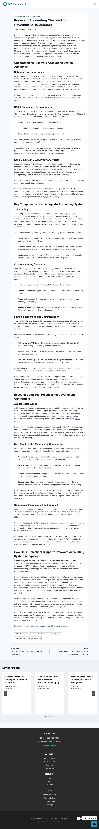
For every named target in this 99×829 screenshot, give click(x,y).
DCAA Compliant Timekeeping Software (28, 638)
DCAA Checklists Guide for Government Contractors (26, 651)
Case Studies (49, 762)
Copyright (49, 805)
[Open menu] (95, 3)
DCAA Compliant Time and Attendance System (45, 634)
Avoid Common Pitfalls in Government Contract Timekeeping (48, 680)
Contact (50, 785)
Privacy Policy (49, 798)
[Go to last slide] (5, 693)
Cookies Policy (49, 801)
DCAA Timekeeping (34, 16)
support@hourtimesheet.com (52, 741)
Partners (49, 765)
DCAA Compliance (20, 16)
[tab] (45, 716)
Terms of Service (49, 795)
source (73, 81)
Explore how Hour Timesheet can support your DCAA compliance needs (42, 626)
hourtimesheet (20, 29)
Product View (49, 758)
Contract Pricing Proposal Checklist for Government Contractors (73, 651)
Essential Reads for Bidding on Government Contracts (16, 680)
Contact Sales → (49, 746)
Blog (49, 778)
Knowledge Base (49, 768)
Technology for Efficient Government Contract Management (82, 680)
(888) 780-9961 (52, 738)
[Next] (93, 693)
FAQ (49, 782)
